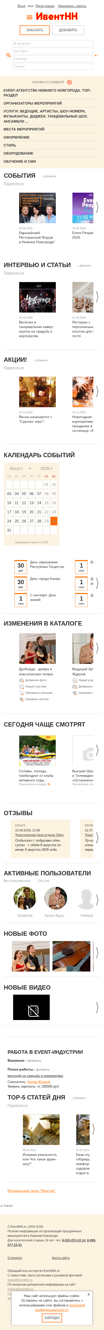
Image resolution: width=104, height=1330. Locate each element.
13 (32, 503)
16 (54, 503)
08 (46, 493)
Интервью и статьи (37, 264)
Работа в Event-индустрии (45, 1052)
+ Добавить (49, 176)
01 (46, 484)
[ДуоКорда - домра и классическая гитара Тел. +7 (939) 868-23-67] (31, 956)
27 (32, 521)
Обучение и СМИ (20, 161)
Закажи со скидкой (48, 82)
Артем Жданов (39, 1082)
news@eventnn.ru (20, 1280)
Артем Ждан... (56, 915)
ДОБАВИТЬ (68, 30)
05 (24, 493)
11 (16, 503)
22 (46, 512)
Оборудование (18, 153)
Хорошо (52, 1318)
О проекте (15, 1258)
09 (54, 493)
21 (39, 512)
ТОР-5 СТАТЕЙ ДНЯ (36, 1097)
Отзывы (18, 813)
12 (24, 503)
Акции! (15, 359)
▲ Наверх (6, 1205)
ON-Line (43, 881)
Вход (21, 6)
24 (9, 521)
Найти (8, 55)
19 (24, 512)
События (19, 175)
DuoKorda (25, 915)
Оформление (17, 137)
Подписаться (14, 184)
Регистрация (45, 6)
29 (46, 521)
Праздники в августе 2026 (31, 542)
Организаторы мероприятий (33, 103)
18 (17, 512)
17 (9, 512)
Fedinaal (87, 915)
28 (39, 521)
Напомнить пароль (72, 6)
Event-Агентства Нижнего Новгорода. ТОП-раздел (47, 92)
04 (17, 493)
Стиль (10, 145)
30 (54, 521)
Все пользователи (17, 881)
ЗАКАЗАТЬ (34, 30)
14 (39, 503)
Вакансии (16, 1060)
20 (32, 512)
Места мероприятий (24, 129)
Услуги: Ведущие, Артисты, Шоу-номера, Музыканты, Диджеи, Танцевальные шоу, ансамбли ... (46, 116)
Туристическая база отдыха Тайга (39, 835)
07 (39, 493)
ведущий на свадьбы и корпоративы (35, 1076)
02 (54, 484)
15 (46, 503)
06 (32, 493)
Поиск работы (20, 1069)
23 (54, 512)
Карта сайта (61, 1258)
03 (9, 493)
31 (9, 530)
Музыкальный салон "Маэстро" (32, 1191)
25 (17, 521)
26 (24, 521)
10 (9, 503)
